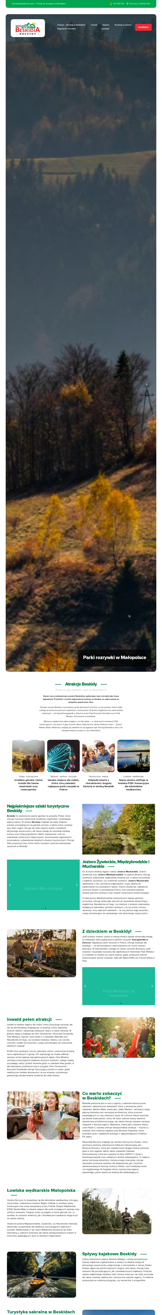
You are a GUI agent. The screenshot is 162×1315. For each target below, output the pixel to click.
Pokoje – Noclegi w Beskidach (71, 25)
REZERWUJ (143, 27)
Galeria (106, 25)
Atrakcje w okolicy (123, 25)
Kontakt (105, 28)
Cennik (94, 25)
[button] (115, 852)
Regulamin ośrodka (66, 28)
